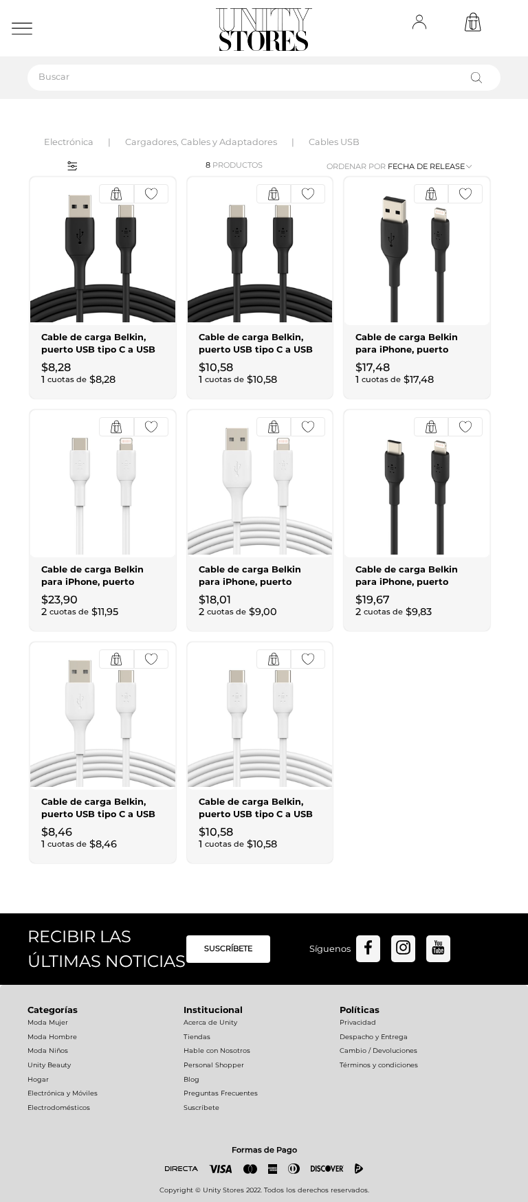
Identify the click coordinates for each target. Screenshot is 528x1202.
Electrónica (69, 142)
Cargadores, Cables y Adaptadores (201, 142)
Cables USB (334, 142)
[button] (67, 165)
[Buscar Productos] (479, 78)
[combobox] (264, 78)
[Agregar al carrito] (116, 193)
